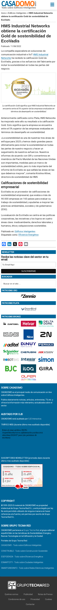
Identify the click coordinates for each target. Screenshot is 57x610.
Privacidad (35, 599)
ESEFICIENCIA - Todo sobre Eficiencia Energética (22, 557)
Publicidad (28, 594)
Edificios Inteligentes (17, 13)
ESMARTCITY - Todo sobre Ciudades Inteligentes (22, 562)
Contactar (30, 604)
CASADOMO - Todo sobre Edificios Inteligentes (21, 545)
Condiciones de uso (16, 599)
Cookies (48, 599)
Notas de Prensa (45, 594)
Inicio (3, 13)
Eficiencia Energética (28, 234)
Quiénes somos (11, 594)
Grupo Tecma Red (31, 530)
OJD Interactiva (34, 419)
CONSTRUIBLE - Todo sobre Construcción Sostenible (24, 551)
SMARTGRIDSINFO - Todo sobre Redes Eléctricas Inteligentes (27, 568)
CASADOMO (19, 5)
